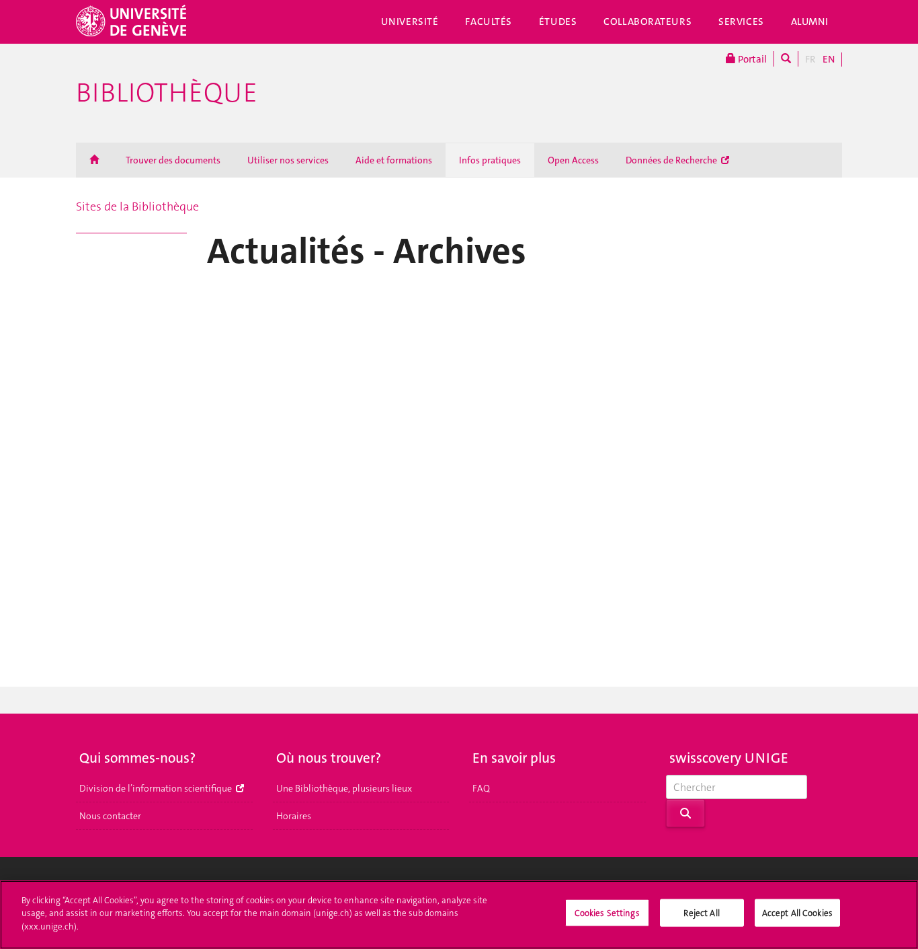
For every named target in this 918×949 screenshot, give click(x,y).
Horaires (293, 816)
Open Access (573, 160)
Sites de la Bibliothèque (137, 206)
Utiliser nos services (288, 160)
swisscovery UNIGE (728, 758)
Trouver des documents (173, 160)
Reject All (701, 913)
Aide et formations (394, 160)
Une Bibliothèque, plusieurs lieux (344, 788)
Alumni (810, 21)
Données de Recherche (672, 160)
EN (829, 59)
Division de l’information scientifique (156, 788)
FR (810, 59)
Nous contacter (110, 816)
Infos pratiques (490, 160)
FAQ (481, 788)
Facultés (488, 21)
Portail (751, 59)
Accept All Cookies (797, 913)
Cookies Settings (607, 913)
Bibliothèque (166, 92)
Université (410, 21)
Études (558, 21)
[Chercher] (786, 59)
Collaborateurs (647, 21)
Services (741, 21)
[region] (459, 914)
